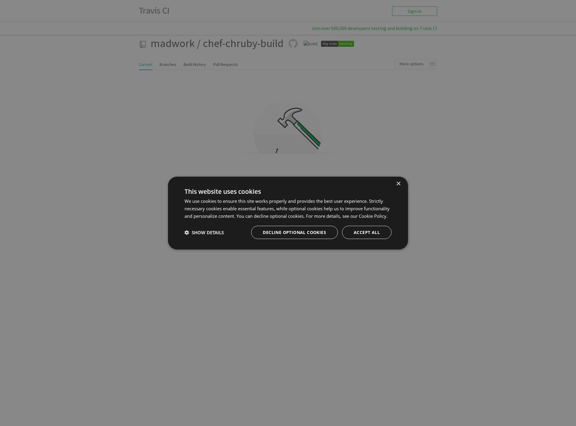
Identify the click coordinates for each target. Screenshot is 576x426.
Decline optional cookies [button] (294, 232)
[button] (204, 232)
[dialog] (288, 213)
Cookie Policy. (373, 216)
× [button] (398, 184)
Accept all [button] (367, 232)
